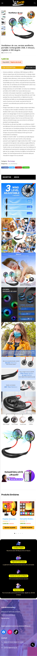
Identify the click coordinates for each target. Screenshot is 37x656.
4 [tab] (20, 533)
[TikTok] (16, 632)
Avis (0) (16, 177)
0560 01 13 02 (8, 642)
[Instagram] (9, 632)
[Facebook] (3, 632)
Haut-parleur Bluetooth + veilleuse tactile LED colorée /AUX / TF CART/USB (27, 519)
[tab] (7, 177)
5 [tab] (22, 533)
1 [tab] (14, 533)
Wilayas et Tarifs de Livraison (10, 612)
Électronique (11, 161)
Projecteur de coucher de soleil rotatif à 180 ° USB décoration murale (10, 519)
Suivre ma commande (8, 615)
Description (7, 177)
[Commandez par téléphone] (33, 645)
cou (9, 163)
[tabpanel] (9, 515)
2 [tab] (16, 533)
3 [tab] (18, 533)
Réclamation (5, 618)
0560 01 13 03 (18, 642)
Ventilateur (14, 163)
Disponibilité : (6, 62)
